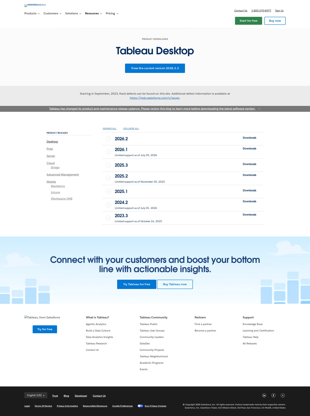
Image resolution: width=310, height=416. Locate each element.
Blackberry (58, 186)
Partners (200, 317)
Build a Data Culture (98, 330)
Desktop (52, 142)
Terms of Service (43, 405)
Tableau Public (149, 324)
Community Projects (152, 350)
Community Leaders (152, 337)
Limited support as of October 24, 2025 (138, 221)
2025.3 (185, 165)
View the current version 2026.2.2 (155, 68)
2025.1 (185, 191)
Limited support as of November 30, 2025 (140, 181)
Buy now (275, 21)
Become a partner (205, 330)
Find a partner (203, 324)
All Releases (250, 343)
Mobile (51, 182)
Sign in (279, 10)
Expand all (109, 128)
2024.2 (185, 202)
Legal (27, 405)
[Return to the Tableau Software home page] (39, 4)
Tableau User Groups (152, 330)
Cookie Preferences (122, 405)
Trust (55, 395)
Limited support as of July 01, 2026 (136, 208)
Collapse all (131, 128)
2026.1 (185, 149)
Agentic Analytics (96, 324)
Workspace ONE (61, 198)
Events (143, 369)
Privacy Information (67, 405)
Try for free (44, 329)
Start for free (248, 21)
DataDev (145, 343)
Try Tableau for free (136, 284)
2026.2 (185, 139)
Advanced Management (63, 174)
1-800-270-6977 (261, 10)
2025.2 (185, 176)
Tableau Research (96, 343)
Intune (55, 192)
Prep (50, 149)
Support (248, 317)
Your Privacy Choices (155, 405)
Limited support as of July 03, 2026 (136, 155)
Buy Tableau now (175, 284)
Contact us (240, 10)
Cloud (51, 163)
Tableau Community (153, 317)
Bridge (55, 167)
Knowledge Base (252, 324)
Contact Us (92, 350)
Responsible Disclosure (95, 405)
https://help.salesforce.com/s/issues (154, 98)
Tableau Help (251, 337)
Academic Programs (151, 362)
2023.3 (185, 215)
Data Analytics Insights (99, 337)
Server (51, 156)
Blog (66, 395)
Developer (81, 395)
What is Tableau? (97, 317)
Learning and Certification (258, 330)
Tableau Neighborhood (154, 356)
